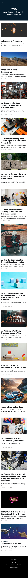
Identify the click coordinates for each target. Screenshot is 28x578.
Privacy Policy (20, 564)
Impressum (13, 564)
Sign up (7, 564)
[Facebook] (15, 562)
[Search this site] (2, 2)
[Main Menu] (26, 2)
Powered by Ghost (14, 567)
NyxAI (12, 559)
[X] (12, 562)
